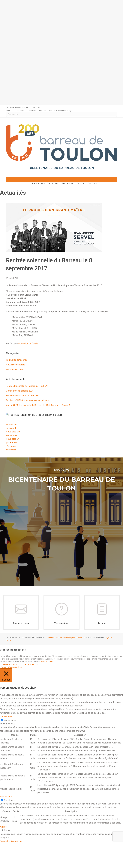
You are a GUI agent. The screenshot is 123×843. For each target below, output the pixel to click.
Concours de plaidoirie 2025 (19, 390)
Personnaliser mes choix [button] (11, 667)
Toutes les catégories (16, 360)
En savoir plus (47, 661)
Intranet (42, 111)
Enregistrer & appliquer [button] (11, 841)
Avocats (81, 183)
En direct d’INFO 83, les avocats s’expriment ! (28, 400)
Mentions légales (55, 637)
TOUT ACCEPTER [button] (30, 664)
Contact (92, 183)
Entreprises (68, 183)
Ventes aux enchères (15, 111)
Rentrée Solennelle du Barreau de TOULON (27, 386)
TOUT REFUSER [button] (10, 664)
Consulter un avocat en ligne (61, 111)
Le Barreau (38, 183)
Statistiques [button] (6, 796)
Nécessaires (10, 720)
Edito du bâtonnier (15, 369)
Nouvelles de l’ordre (15, 364)
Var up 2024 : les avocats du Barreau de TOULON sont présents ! (38, 405)
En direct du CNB (52, 414)
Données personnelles (72, 637)
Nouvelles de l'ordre (28, 343)
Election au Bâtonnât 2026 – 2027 (22, 395)
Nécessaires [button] (6, 716)
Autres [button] (3, 826)
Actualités (31, 111)
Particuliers (53, 183)
